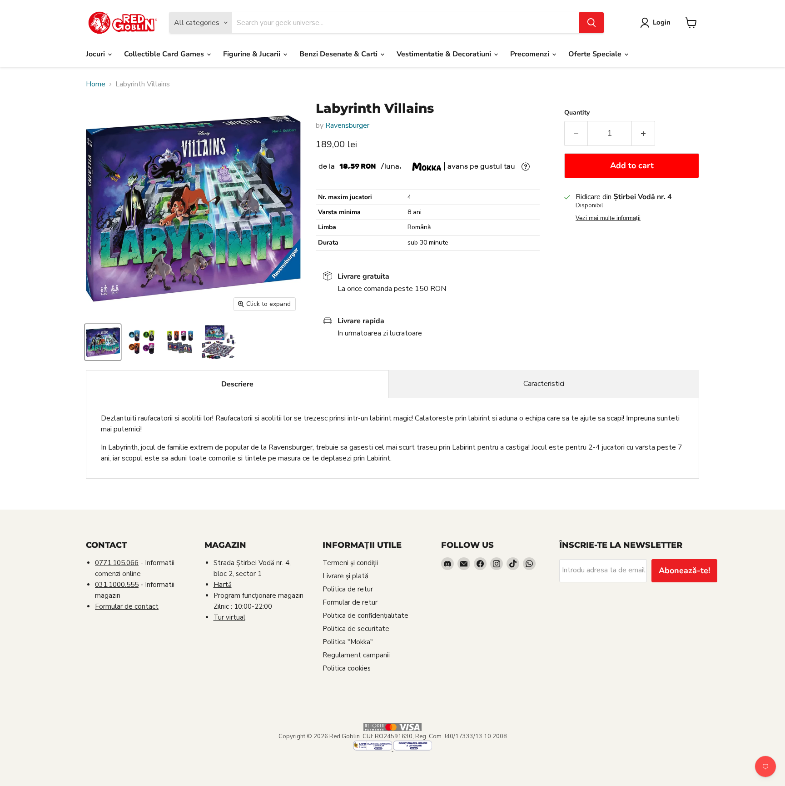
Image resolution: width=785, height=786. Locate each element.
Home (95, 84)
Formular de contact (127, 606)
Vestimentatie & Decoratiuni (445, 54)
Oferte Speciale (595, 54)
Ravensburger (347, 125)
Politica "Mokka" (348, 641)
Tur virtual (229, 617)
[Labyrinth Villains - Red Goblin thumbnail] (103, 342)
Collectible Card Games (165, 54)
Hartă (223, 584)
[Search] (591, 22)
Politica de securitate (356, 628)
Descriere (237, 384)
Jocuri (96, 54)
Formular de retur (350, 602)
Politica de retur (348, 589)
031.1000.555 (117, 584)
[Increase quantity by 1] (643, 133)
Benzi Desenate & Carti (339, 54)
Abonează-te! (684, 570)
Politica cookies (347, 668)
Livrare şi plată (345, 576)
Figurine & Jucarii (252, 54)
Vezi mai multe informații (608, 218)
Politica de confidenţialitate (365, 615)
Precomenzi (530, 54)
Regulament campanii (356, 655)
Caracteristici (543, 384)
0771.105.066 (117, 562)
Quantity (577, 112)
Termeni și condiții (350, 562)
